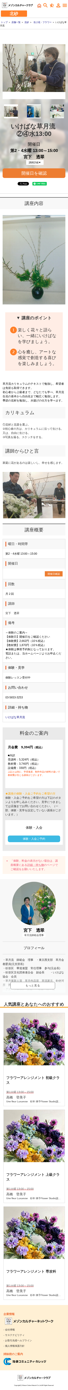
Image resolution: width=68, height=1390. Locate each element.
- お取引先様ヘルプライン (17, 1340)
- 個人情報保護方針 (14, 1345)
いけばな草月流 (15, 717)
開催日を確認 (34, 173)
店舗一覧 (16, 22)
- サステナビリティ (14, 1335)
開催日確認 (54, 573)
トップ (4, 22)
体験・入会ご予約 (34, 838)
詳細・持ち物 (35, 864)
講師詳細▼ (35, 162)
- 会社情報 (9, 1329)
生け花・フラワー (42, 22)
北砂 (26, 22)
